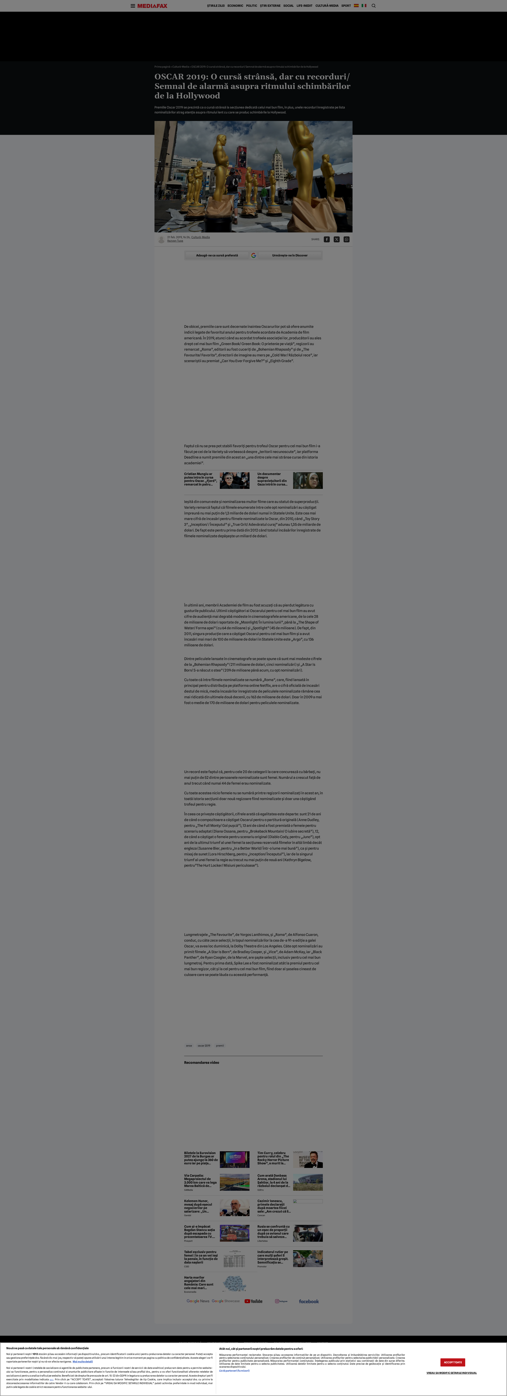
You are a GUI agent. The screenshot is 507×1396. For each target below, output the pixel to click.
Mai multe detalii (83, 1361)
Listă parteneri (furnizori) (234, 1370)
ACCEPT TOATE (453, 1362)
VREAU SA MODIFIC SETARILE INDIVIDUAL (452, 1372)
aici (51, 1379)
